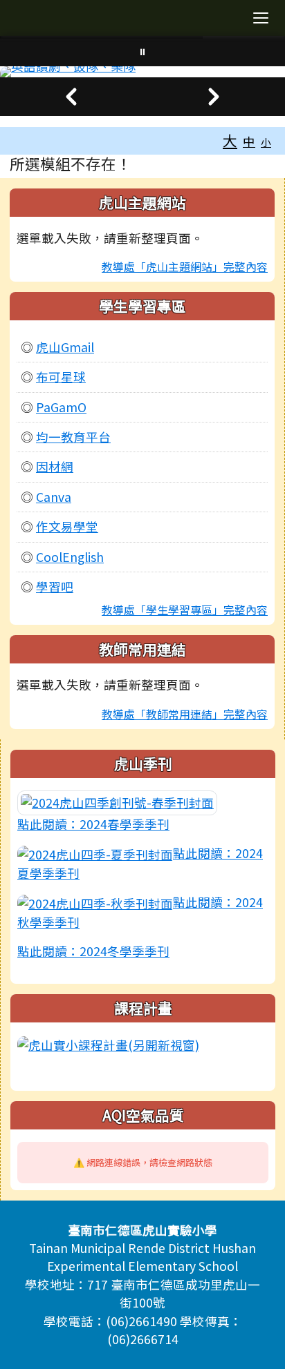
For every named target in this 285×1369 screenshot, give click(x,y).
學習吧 (54, 586)
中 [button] (249, 141)
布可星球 (61, 376)
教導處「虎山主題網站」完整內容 (185, 266)
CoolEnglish (70, 556)
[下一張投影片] (213, 96)
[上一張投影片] (71, 96)
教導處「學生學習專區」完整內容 (185, 609)
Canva (53, 496)
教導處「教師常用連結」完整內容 (185, 714)
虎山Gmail (65, 347)
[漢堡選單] (261, 18)
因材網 (54, 466)
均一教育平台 (73, 436)
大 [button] (230, 140)
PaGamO (61, 407)
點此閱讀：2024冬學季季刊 (93, 951)
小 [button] (266, 142)
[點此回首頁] (142, 71)
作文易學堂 (67, 526)
